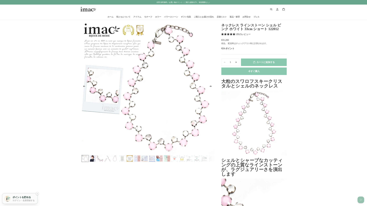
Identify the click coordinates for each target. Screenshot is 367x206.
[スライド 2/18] (92, 158)
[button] (228, 34)
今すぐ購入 (254, 71)
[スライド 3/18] (100, 158)
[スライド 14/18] (182, 158)
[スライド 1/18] (85, 158)
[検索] (271, 9)
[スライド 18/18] (212, 158)
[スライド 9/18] (144, 158)
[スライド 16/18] (197, 158)
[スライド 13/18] (174, 158)
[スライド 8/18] (137, 158)
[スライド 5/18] (115, 158)
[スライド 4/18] (107, 158)
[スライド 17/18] (204, 158)
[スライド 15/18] (189, 158)
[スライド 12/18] (167, 158)
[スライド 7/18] (130, 158)
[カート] (283, 9)
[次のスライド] (211, 87)
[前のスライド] (83, 87)
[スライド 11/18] (159, 158)
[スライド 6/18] (122, 158)
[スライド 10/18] (152, 158)
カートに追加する (265, 62)
